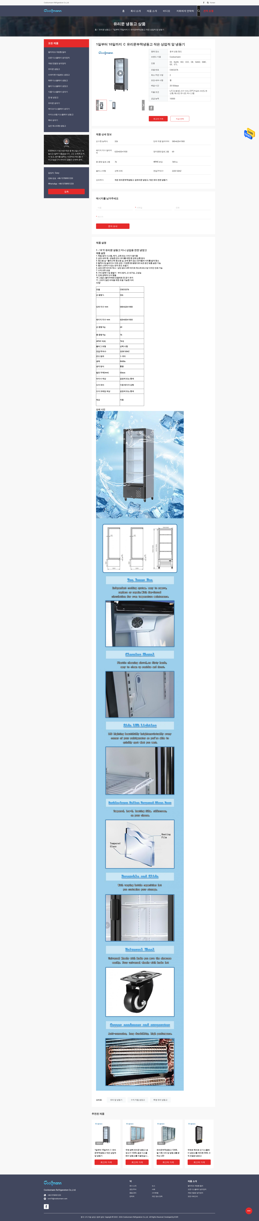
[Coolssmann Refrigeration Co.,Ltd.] (52, 11)
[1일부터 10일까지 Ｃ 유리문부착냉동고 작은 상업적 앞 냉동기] (120, 73)
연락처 (132, 1196)
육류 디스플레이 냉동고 (58, 80)
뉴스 (153, 1186)
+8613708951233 (66, 184)
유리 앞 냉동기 (116, 1100)
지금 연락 (180, 119)
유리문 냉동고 (105, 30)
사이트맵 (155, 1193)
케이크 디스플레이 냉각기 (59, 109)
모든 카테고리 (193, 1196)
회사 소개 (133, 1186)
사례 (153, 1189)
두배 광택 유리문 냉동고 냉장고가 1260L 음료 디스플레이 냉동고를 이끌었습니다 (137, 1153)
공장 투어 (133, 1189)
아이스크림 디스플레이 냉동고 (61, 114)
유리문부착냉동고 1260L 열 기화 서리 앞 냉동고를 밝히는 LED (168, 1153)
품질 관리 (133, 1193)
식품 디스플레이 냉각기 (58, 92)
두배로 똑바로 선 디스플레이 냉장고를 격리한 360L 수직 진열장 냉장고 (199, 1153)
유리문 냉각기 (54, 103)
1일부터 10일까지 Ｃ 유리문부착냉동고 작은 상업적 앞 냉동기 (105, 1153)
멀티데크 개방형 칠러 (57, 52)
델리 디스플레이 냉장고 (58, 86)
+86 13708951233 (65, 178)
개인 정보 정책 (157, 1196)
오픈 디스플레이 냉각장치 (59, 58)
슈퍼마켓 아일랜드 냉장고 (59, 75)
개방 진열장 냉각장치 (57, 63)
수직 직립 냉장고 (138, 1100)
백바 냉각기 (53, 120)
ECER (176, 1217)
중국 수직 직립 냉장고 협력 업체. (93, 1217)
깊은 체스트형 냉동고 (57, 126)
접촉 (66, 191)
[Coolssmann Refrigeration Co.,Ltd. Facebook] (204, 2)
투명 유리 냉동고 (160, 1100)
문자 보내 (112, 226)
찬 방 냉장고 (53, 97)
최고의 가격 (158, 119)
